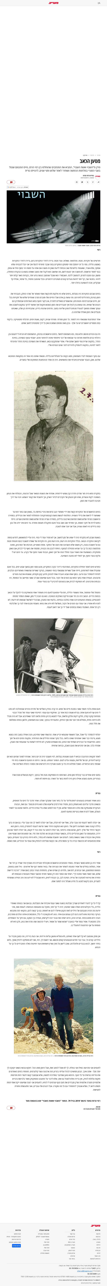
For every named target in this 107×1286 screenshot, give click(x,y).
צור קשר (72, 1234)
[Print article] (77, 182)
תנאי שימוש (17, 1234)
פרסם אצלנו (71, 1237)
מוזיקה (85, 155)
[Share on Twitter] (87, 182)
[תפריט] (102, 3)
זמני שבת (46, 1250)
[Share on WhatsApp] (82, 182)
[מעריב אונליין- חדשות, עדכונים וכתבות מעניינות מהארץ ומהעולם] (53, 3)
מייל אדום (72, 1239)
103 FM (46, 1242)
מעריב (98, 155)
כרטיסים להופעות (95, 1259)
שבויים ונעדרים (89, 1109)
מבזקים (98, 1237)
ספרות (98, 1109)
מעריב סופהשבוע (70, 1245)
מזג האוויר (97, 1256)
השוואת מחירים (45, 1253)
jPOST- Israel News (42, 1237)
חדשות (98, 1234)
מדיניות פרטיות (16, 1239)
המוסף (73, 1248)
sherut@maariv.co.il (84, 1271)
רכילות (98, 1245)
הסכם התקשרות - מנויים (14, 1237)
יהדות (98, 1253)
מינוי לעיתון (72, 1250)
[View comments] (11, 182)
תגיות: (98, 1107)
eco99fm (46, 1245)
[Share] (98, 182)
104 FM (46, 1248)
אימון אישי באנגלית (43, 1234)
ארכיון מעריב (71, 1253)
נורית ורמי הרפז (88, 175)
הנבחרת (97, 1250)
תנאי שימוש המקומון (15, 1242)
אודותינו (72, 1256)
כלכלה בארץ (96, 1239)
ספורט (98, 1242)
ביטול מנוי (72, 1259)
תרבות (92, 155)
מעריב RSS (71, 1242)
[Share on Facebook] (93, 182)
